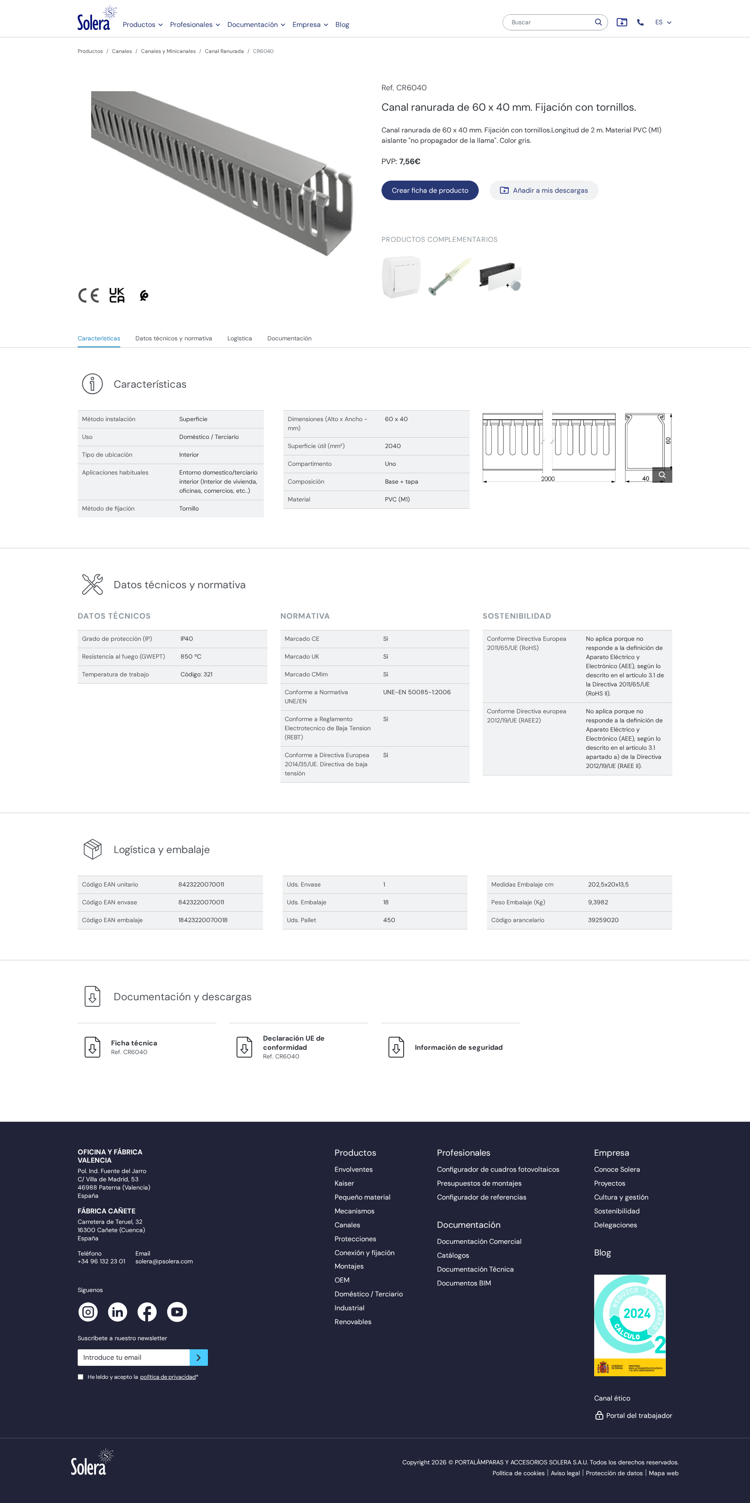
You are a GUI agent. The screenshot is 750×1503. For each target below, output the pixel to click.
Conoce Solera (617, 1169)
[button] (641, 22)
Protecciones (355, 1238)
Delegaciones (615, 1224)
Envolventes (354, 1169)
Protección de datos (614, 1473)
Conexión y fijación (365, 1252)
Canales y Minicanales (168, 51)
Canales (122, 51)
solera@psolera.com (164, 1261)
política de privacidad (168, 1377)
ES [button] (659, 22)
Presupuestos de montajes (479, 1183)
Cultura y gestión (621, 1197)
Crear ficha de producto (430, 190)
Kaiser (344, 1183)
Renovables (353, 1321)
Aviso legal (565, 1473)
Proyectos (609, 1183)
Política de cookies (519, 1473)
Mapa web (664, 1473)
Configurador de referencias (481, 1197)
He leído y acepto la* (143, 1377)
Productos (139, 24)
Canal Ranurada (224, 51)
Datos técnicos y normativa (173, 338)
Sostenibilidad (617, 1211)
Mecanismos (355, 1211)
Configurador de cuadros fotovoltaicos (498, 1169)
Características (99, 338)
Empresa (307, 24)
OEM (342, 1280)
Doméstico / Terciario (369, 1294)
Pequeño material (363, 1197)
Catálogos (453, 1255)
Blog (342, 24)
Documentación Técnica (475, 1269)
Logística (239, 338)
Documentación (252, 24)
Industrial (350, 1307)
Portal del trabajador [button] (639, 1415)
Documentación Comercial (479, 1241)
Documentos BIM (464, 1283)
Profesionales (191, 24)
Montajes (349, 1266)
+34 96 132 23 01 (101, 1261)
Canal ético (612, 1398)
